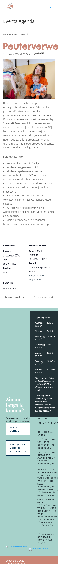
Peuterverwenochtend (14, 297)
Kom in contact (15, 429)
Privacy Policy (45, 566)
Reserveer (10, 418)
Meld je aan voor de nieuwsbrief (18, 448)
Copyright (16, 563)
